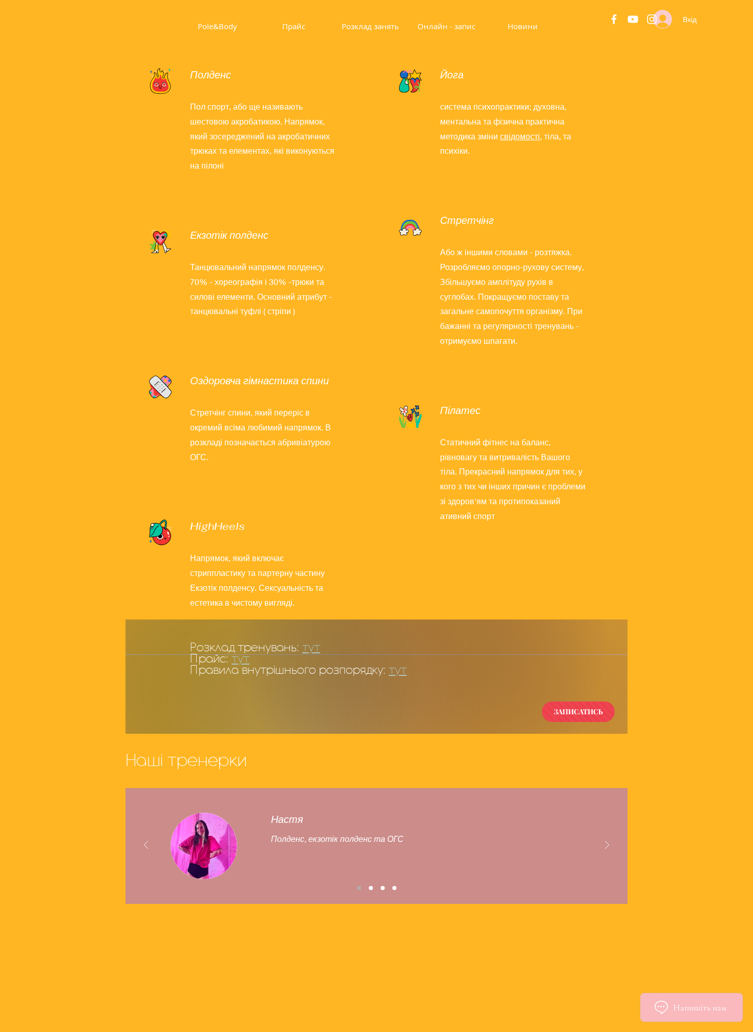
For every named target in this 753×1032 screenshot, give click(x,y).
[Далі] (607, 846)
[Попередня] (146, 846)
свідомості (520, 136)
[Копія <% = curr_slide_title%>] (383, 888)
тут (311, 647)
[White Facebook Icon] (614, 19)
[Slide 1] (359, 888)
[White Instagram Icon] (651, 19)
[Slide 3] (371, 888)
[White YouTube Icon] (632, 19)
